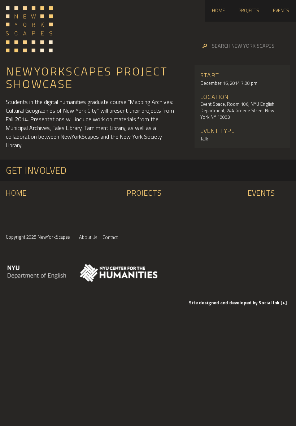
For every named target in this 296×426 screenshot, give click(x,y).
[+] (283, 302)
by (234, 302)
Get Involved (36, 170)
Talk (204, 138)
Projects (249, 10)
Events (281, 10)
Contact (110, 237)
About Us (88, 237)
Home (218, 10)
